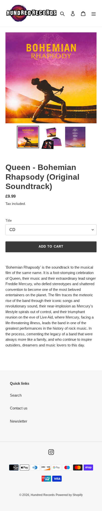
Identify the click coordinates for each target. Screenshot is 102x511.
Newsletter (18, 421)
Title (8, 220)
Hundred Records (43, 495)
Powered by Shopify (69, 495)
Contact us (18, 408)
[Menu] (93, 13)
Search (16, 395)
